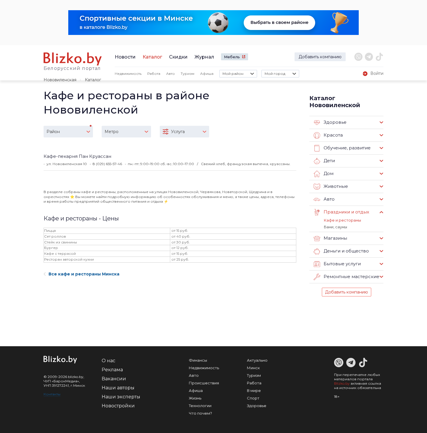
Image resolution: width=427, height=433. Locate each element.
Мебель (232, 56)
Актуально (257, 360)
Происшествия (204, 383)
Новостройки (118, 406)
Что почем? (200, 413)
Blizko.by (342, 383)
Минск (253, 367)
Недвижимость (128, 73)
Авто (170, 73)
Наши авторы (118, 387)
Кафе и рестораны (342, 220)
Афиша (207, 73)
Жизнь (195, 398)
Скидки (178, 57)
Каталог (152, 57)
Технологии (200, 405)
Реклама (112, 369)
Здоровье (256, 405)
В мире (254, 390)
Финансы (198, 360)
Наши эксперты (121, 397)
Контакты (52, 394)
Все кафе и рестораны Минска (84, 274)
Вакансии (114, 378)
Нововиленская (60, 79)
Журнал (204, 57)
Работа (153, 73)
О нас (108, 360)
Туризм (187, 73)
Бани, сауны (335, 227)
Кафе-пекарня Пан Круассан (77, 156)
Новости (125, 57)
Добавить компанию (320, 56)
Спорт (253, 398)
